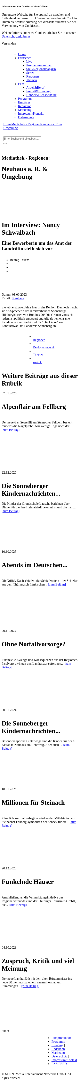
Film (21, 84)
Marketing (24, 110)
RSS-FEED (59, 1063)
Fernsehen (24, 58)
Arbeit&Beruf (35, 87)
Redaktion (24, 106)
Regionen (32, 76)
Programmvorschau (38, 65)
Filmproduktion (61, 1037)
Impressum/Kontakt (30, 113)
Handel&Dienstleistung (41, 95)
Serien (30, 72)
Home (22, 54)
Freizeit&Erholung (38, 91)
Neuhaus (18, 298)
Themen (31, 80)
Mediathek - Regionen (25, 124)
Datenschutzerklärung (16, 36)
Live (29, 61)
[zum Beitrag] (10, 430)
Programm (25, 98)
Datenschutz (26, 117)
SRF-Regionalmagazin (41, 69)
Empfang (24, 102)
